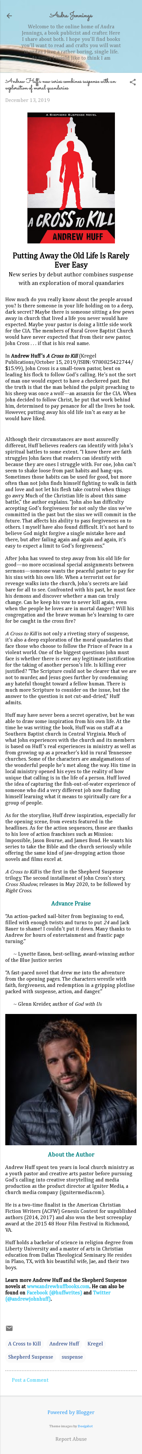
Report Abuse (71, 1439)
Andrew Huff (64, 1344)
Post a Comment (30, 1380)
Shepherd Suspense (30, 1357)
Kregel (95, 1344)
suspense (72, 1357)
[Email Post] (9, 1331)
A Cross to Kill (24, 1344)
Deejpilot (85, 1426)
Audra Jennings (71, 15)
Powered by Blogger (71, 1412)
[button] (133, 83)
